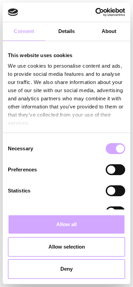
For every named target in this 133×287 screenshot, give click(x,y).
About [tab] (109, 31)
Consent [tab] (24, 31)
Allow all (66, 224)
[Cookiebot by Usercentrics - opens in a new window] (95, 12)
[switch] (115, 169)
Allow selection (66, 247)
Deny (66, 269)
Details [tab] (66, 31)
